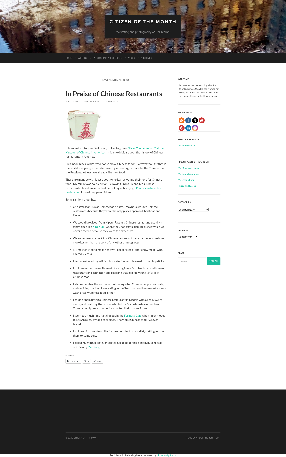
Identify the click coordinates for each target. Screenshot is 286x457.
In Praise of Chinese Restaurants (114, 94)
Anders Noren (204, 438)
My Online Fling (186, 179)
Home (69, 58)
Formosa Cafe (133, 315)
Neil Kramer (91, 101)
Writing (83, 58)
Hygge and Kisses (187, 185)
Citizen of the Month (143, 21)
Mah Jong (94, 347)
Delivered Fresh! (186, 145)
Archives (146, 58)
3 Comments (110, 101)
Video (131, 58)
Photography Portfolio (108, 58)
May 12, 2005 (73, 101)
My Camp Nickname (188, 173)
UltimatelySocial (166, 455)
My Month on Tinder (188, 167)
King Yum (99, 226)
